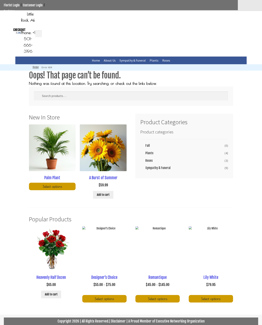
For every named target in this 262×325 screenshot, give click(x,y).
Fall (147, 146)
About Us (110, 60)
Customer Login (33, 5)
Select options (52, 186)
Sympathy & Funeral (132, 60)
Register (9, 11)
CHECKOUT (19, 30)
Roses (166, 60)
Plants (154, 60)
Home (96, 60)
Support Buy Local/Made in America (55, 17)
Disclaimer (118, 321)
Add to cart (103, 194)
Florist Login (12, 5)
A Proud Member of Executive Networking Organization (166, 321)
